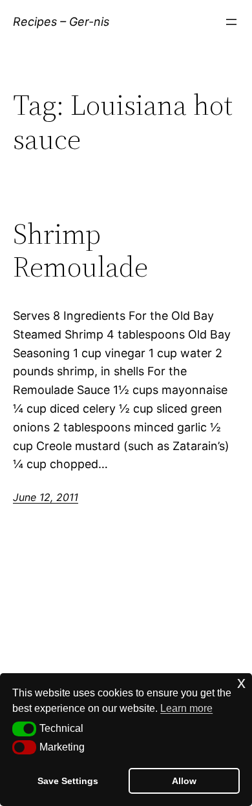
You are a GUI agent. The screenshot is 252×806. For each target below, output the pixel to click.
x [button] (241, 682)
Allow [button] (184, 781)
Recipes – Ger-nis (61, 21)
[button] (24, 729)
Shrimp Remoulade (80, 250)
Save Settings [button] (67, 781)
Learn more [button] (186, 708)
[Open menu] (231, 22)
